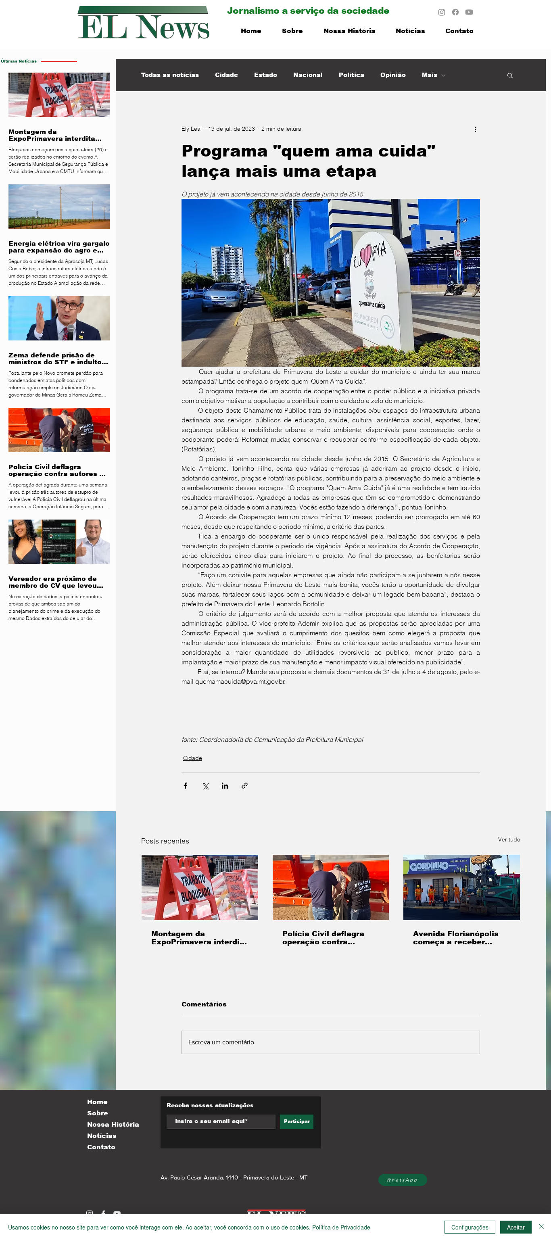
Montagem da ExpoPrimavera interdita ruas (199, 938)
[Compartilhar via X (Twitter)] (205, 785)
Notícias (102, 1135)
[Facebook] (455, 12)
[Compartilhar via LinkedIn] (225, 785)
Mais (429, 74)
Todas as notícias (170, 74)
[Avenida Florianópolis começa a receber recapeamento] (461, 887)
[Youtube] (469, 12)
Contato (101, 1147)
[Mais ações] (475, 129)
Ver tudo (509, 839)
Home (97, 1101)
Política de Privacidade (341, 1227)
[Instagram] (441, 12)
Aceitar (516, 1227)
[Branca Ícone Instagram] (89, 1213)
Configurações (469, 1227)
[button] (510, 75)
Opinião (393, 74)
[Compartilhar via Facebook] (185, 785)
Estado (265, 74)
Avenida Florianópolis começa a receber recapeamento (456, 938)
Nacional (308, 74)
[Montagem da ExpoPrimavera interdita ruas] (200, 887)
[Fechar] (541, 1227)
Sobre (97, 1113)
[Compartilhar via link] (244, 785)
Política (351, 74)
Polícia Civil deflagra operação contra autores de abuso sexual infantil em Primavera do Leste (323, 938)
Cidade (226, 74)
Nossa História (113, 1124)
